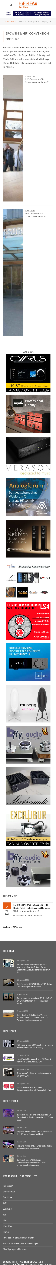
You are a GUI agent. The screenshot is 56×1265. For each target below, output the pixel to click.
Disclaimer (8, 1198)
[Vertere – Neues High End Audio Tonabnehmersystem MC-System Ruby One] (8, 1086)
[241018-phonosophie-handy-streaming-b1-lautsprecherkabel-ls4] (28, 639)
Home (6, 1232)
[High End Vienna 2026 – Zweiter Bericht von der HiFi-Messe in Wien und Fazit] (8, 1130)
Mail (5, 1221)
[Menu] (5, 5)
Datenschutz (9, 1192)
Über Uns (7, 1226)
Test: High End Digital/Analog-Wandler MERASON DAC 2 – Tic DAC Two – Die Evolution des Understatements (32, 1017)
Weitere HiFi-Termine (12, 927)
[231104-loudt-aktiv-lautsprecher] (28, 722)
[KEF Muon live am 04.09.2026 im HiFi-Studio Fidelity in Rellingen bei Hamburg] (8, 1043)
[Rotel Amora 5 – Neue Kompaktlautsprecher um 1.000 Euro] (8, 1072)
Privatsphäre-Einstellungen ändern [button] (18, 1238)
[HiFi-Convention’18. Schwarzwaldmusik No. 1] (13, 272)
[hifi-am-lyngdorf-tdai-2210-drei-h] (28, 681)
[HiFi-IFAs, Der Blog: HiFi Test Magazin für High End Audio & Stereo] (28, 5)
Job (4, 1215)
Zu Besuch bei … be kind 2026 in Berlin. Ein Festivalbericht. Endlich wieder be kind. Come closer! (35, 1117)
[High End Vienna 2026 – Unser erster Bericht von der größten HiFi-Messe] (8, 1144)
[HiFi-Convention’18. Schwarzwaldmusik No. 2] (13, 138)
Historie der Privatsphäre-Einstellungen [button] (21, 1244)
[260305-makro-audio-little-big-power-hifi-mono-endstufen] (28, 804)
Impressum (8, 1186)
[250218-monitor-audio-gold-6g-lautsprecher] (28, 557)
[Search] (10, 5)
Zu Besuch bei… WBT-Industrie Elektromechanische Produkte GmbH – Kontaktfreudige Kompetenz (32, 1162)
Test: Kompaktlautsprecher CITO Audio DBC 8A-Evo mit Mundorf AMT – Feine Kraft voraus (34, 1000)
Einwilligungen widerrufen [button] (15, 1249)
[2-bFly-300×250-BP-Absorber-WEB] (28, 763)
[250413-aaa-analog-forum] (28, 516)
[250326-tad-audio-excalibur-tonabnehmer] (28, 845)
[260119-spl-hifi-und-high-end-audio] (28, 433)
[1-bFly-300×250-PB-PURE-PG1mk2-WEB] (28, 887)
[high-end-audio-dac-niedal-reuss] (28, 474)
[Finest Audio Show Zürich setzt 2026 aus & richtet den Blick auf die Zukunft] (8, 1057)
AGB (5, 1203)
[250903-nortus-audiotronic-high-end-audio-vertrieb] (28, 598)
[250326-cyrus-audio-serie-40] (28, 391)
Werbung (7, 1209)
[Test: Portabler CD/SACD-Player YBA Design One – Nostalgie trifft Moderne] (8, 982)
